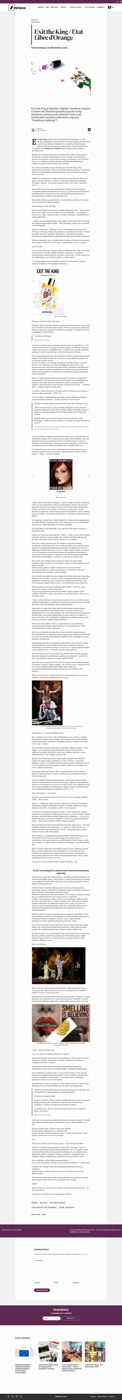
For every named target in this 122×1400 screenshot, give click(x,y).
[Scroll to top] (113, 1375)
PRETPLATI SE (70, 1318)
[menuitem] (109, 7)
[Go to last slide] (33, 476)
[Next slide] (88, 476)
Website (76, 1282)
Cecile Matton (37, 1207)
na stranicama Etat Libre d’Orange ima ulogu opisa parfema (59, 173)
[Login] (121, 1)
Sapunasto (69, 1207)
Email (56, 1282)
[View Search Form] (117, 1)
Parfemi (41, 7)
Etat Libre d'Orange (57, 1203)
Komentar (39, 1260)
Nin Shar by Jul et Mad (11, 1230)
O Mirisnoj (100, 7)
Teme (47, 7)
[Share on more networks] (89, 129)
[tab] (56, 497)
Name (37, 1282)
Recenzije (35, 22)
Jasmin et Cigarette (59, 509)
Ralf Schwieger (50, 1207)
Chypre (61, 1207)
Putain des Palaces (39, 363)
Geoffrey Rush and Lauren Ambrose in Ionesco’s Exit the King (61, 726)
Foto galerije (89, 7)
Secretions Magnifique (57, 363)
